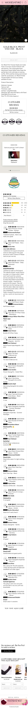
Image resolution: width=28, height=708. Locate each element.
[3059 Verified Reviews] (14, 188)
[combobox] (6, 684)
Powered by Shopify (14, 706)
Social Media (13, 697)
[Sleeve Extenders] (6, 669)
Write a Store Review (14, 198)
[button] (7, 203)
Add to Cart (7, 688)
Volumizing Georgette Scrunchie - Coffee (12, 380)
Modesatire (13, 2)
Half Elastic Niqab (17, 302)
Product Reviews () (10, 219)
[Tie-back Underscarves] (18, 669)
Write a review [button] (14, 112)
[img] (9, 194)
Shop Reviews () (8, 223)
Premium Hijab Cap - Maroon (15, 701)
